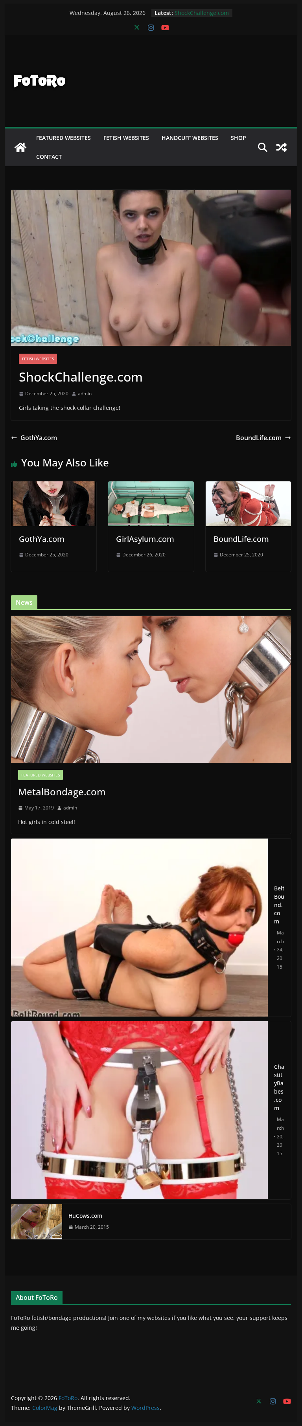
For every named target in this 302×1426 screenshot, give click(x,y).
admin (85, 393)
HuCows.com (85, 1215)
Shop (238, 137)
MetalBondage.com (62, 791)
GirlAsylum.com (145, 539)
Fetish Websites (126, 137)
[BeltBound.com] (139, 928)
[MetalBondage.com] (151, 689)
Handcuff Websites (190, 137)
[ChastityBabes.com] (139, 1110)
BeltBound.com (279, 905)
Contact (49, 156)
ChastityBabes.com (279, 1087)
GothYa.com (38, 437)
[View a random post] (281, 147)
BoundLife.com (259, 437)
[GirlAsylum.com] (151, 487)
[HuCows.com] (36, 1221)
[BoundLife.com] (248, 487)
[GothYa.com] (54, 487)
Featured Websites (63, 137)
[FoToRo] (20, 147)
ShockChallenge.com (202, 13)
